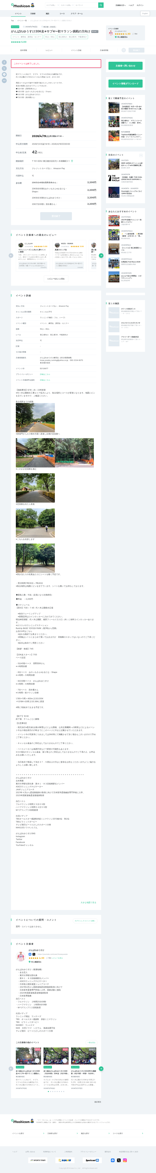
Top (12, 20)
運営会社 (108, 1152)
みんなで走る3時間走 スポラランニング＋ (131, 277)
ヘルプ (131, 5)
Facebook (20, 842)
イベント (18, 13)
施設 (47, 13)
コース (62, 13)
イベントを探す (18, 1133)
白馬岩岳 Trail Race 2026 (130, 262)
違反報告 (97, 1102)
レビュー (49, 50)
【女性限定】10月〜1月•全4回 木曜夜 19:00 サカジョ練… (131, 108)
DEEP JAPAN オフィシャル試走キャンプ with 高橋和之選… (131, 164)
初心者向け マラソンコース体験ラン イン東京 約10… (131, 122)
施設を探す (85, 1133)
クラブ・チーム (77, 13)
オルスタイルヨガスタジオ (130, 323)
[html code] (4, 80)
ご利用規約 (68, 1152)
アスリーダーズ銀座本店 (130, 337)
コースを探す (118, 1133)
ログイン (140, 5)
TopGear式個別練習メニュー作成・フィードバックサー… (131, 136)
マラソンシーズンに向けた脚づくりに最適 (32, 251)
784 (135, 34)
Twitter (19, 839)
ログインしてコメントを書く (85, 921)
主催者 (32, 13)
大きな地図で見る (88, 902)
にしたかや (29, 243)
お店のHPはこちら (24, 631)
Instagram (20, 836)
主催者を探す (52, 1133)
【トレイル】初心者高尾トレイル (131, 249)
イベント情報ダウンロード (125, 83)
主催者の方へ (121, 5)
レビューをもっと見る (56, 279)
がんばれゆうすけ (121, 31)
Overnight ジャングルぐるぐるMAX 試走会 (131, 192)
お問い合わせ (30, 1152)
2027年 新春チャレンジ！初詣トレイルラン (131, 221)
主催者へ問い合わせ (125, 65)
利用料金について (49, 1152)
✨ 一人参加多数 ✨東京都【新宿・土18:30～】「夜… (132, 235)
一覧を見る (91, 1042)
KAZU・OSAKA (67, 243)
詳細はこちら (45, 374)
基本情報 (23, 50)
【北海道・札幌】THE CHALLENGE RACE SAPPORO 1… (131, 178)
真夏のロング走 (61, 250)
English (145, 13)
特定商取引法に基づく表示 (128, 1152)
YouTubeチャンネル (25, 845)
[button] (101, 255)
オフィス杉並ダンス (128, 309)
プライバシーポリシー (88, 1152)
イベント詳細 (76, 50)
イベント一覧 (22, 20)
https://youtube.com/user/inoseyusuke (53, 954)
